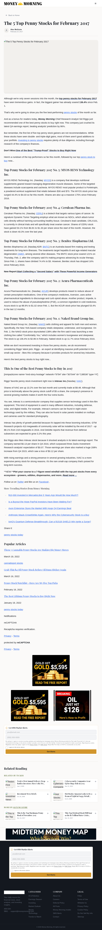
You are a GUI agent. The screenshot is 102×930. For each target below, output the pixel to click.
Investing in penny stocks (30, 140)
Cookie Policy (82, 910)
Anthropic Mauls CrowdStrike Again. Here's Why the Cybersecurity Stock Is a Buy (48, 515)
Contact (56, 917)
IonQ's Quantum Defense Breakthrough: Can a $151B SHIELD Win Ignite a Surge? (49, 521)
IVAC (79, 381)
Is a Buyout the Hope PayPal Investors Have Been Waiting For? (40, 502)
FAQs (79, 896)
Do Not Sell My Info (85, 913)
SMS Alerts (57, 913)
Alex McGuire (20, 807)
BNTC (46, 247)
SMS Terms (44, 744)
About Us (56, 896)
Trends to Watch (34, 917)
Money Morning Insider (62, 910)
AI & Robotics (33, 896)
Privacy (7, 636)
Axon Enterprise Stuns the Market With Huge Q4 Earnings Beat (39, 508)
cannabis (8, 563)
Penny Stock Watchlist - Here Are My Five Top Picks (31, 583)
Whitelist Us (82, 903)
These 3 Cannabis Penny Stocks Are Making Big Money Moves (36, 549)
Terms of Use (82, 899)
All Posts (56, 906)
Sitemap (80, 917)
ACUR (45, 291)
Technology (32, 913)
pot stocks (18, 563)
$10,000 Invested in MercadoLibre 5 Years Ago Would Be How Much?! (43, 495)
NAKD (41, 324)
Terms (16, 636)
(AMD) (21, 254)
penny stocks (70, 112)
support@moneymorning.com (22, 911)
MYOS (47, 180)
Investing (32, 903)
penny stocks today (13, 535)
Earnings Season (35, 899)
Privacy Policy (34, 744)
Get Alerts (51, 752)
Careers (56, 899)
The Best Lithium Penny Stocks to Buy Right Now (29, 596)
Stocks (31, 910)
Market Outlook (34, 906)
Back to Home (14, 15)
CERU (39, 213)
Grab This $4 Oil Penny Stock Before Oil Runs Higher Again (35, 569)
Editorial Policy (58, 903)
